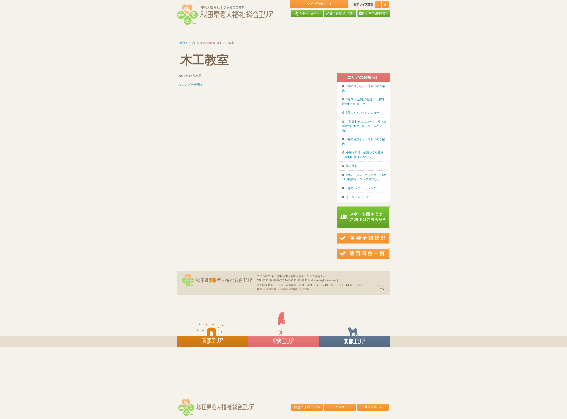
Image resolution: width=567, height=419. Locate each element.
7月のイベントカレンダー (362, 188)
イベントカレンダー (359, 197)
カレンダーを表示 (190, 84)
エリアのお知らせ (208, 43)
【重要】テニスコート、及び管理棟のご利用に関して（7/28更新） (364, 126)
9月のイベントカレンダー (362, 112)
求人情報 (351, 166)
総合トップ (186, 43)
